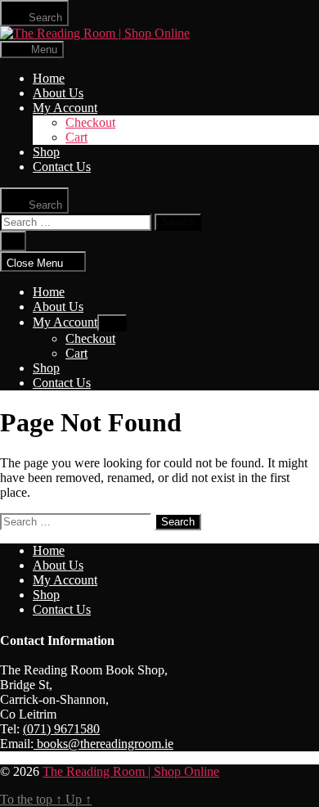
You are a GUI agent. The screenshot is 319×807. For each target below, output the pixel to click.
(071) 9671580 (61, 729)
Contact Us (62, 167)
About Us (58, 93)
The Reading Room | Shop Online (131, 771)
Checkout (90, 122)
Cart (76, 137)
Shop (46, 152)
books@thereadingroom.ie (103, 744)
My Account (65, 108)
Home (49, 78)
